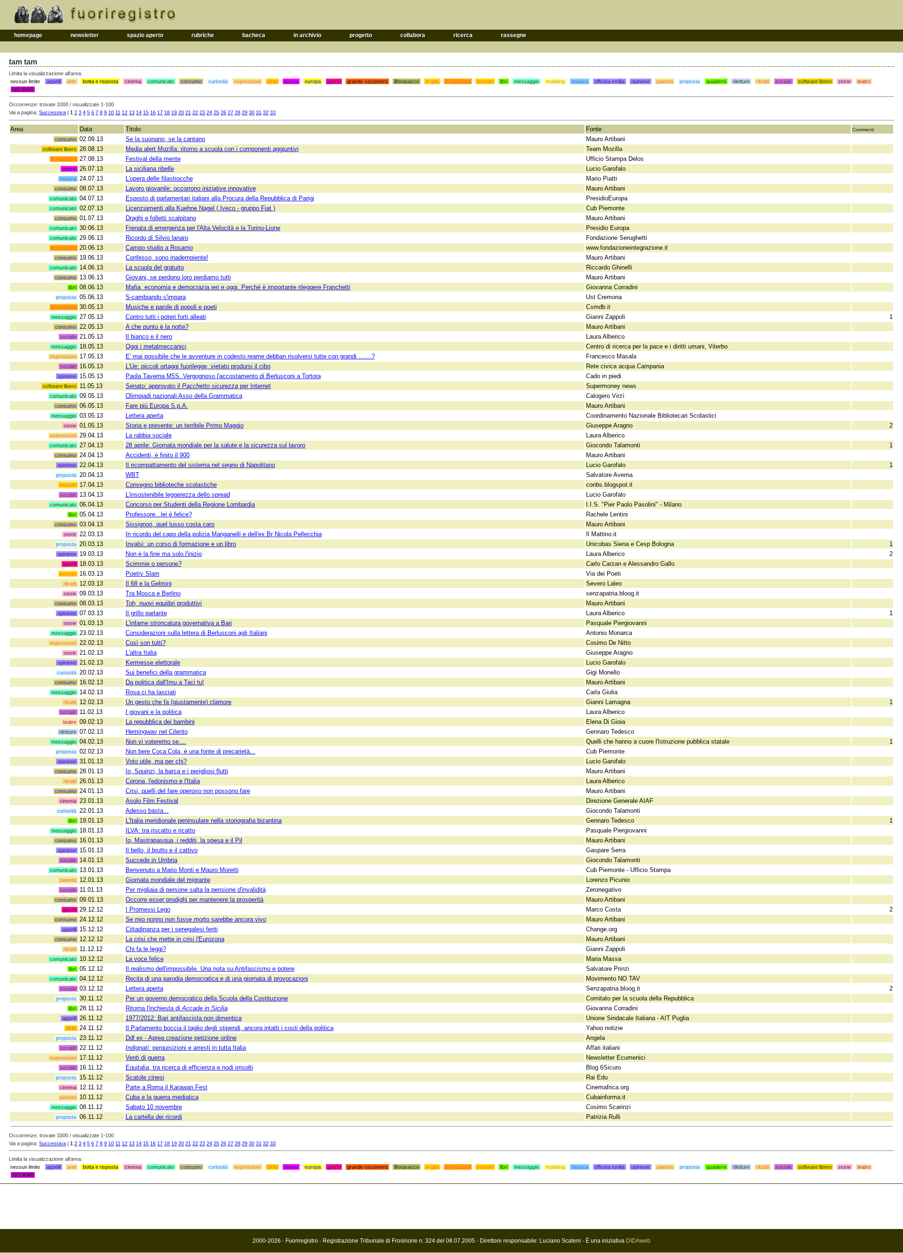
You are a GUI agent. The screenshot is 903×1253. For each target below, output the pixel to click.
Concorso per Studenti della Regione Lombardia (190, 504)
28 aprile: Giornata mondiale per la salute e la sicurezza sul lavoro (215, 445)
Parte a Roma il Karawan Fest (166, 1087)
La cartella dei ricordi (154, 1116)
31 (258, 112)
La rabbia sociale (149, 435)
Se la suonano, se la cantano (165, 139)
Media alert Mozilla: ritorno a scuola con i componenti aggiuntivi (212, 148)
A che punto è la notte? (157, 326)
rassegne (513, 35)
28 (237, 112)
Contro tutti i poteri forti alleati (166, 316)
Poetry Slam (142, 573)
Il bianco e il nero (149, 336)
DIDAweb (638, 1241)
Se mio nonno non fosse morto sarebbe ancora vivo (196, 919)
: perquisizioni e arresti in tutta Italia (186, 1047)
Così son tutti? (146, 642)
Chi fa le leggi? (146, 948)
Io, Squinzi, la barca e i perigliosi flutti (177, 771)
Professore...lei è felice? (159, 514)
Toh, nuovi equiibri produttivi (164, 603)
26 (223, 112)
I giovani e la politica (154, 711)
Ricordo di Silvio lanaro (157, 237)
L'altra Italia (141, 652)
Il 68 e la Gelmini (149, 583)
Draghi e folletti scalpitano (161, 218)
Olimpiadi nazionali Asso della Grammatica (184, 395)
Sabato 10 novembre (154, 1106)
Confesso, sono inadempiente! (167, 257)
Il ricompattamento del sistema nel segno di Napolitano (200, 464)
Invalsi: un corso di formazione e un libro (181, 543)
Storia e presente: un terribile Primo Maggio (185, 425)
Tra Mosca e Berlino (153, 593)
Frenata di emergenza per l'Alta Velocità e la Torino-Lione (203, 227)
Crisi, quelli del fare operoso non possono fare (188, 790)
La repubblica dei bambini (160, 721)
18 (167, 112)
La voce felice (145, 958)
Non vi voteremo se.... (156, 741)
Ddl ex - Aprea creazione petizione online (181, 1037)
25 (216, 112)
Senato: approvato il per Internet (198, 385)
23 (202, 112)
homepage (28, 35)
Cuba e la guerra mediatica (162, 1097)
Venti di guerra (145, 1057)
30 (251, 112)
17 (160, 112)
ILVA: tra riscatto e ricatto (160, 830)
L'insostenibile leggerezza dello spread (178, 494)
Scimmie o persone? (154, 563)
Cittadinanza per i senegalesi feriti (172, 929)
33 (273, 112)
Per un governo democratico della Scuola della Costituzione (207, 998)
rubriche (202, 35)
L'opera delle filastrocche (159, 178)
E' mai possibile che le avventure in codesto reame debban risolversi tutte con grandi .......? (250, 356)
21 (188, 112)
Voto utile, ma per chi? (156, 761)
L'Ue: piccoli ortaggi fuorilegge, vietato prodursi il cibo (198, 366)
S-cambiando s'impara (156, 297)
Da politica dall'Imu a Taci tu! (165, 682)
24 (209, 112)
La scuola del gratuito (155, 267)
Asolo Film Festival (152, 800)
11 (117, 112)
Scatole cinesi (145, 1077)
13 (132, 112)
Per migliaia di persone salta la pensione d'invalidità (196, 889)
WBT (132, 474)
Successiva (52, 112)
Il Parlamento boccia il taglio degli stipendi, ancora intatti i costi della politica (229, 1027)
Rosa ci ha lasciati (151, 692)
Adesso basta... (147, 810)
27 (230, 112)
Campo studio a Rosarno (159, 247)
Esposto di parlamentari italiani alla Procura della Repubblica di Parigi (220, 198)
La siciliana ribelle (150, 168)
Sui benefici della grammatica (166, 672)
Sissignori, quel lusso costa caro (170, 524)
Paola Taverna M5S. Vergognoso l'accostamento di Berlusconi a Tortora (223, 376)
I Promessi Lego (148, 909)
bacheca (253, 35)
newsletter (85, 35)
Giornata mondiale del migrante (168, 879)
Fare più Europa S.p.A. (157, 405)
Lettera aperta (144, 415)
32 (266, 112)
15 (146, 112)
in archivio (307, 35)
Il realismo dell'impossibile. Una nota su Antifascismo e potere (210, 968)
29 (244, 112)
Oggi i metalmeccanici (156, 346)
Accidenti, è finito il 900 (158, 455)
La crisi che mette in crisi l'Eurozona (175, 939)
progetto (360, 35)
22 (195, 112)
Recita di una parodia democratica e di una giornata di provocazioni (217, 978)
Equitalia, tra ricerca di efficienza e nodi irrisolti (189, 1067)
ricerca (463, 35)
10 (111, 112)
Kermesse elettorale (153, 662)
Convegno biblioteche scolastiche (171, 484)
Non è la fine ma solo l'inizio (164, 553)
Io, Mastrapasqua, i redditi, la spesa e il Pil (184, 840)
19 (174, 112)
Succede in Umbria (151, 860)
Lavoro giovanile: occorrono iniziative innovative (191, 188)
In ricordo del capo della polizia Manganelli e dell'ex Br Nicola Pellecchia (224, 534)
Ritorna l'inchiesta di (177, 1008)
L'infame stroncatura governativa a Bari (179, 622)
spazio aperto (145, 35)
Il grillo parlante (146, 613)
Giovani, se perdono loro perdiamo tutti (178, 277)
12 (124, 112)
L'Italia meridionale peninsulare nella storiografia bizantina (204, 820)
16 (153, 112)
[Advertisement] (451, 1206)
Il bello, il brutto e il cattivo (162, 850)
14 (139, 112)
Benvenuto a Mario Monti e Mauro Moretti (182, 869)
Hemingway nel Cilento (157, 731)
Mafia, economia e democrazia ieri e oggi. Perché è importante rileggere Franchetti (238, 287)
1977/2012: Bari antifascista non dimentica (184, 1018)
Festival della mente (153, 158)
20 (181, 112)
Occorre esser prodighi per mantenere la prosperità (194, 899)
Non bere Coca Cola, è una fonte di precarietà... (190, 751)
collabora (412, 35)
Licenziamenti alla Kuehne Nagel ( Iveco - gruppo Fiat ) (200, 208)
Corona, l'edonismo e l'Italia (163, 781)
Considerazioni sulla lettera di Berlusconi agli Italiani (196, 632)
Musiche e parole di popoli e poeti (171, 306)
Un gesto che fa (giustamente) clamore (178, 702)
